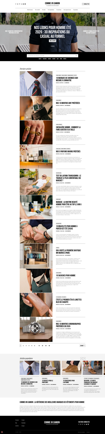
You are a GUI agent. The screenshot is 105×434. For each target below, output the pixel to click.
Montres (64, 58)
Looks (52, 23)
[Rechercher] (76, 55)
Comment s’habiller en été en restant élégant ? (91, 32)
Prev (81, 358)
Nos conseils (37, 10)
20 (42, 345)
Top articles (75, 10)
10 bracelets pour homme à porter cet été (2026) (66, 227)
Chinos (61, 58)
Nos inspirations (51, 10)
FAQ (16, 423)
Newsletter (86, 4)
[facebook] (15, 4)
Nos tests (43, 10)
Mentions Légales (81, 432)
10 (39, 345)
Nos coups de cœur (67, 10)
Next (84, 358)
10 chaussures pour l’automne (69, 382)
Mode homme (30, 10)
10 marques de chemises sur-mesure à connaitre (67, 79)
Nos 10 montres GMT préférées (68, 103)
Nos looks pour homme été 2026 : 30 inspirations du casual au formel (52, 32)
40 (49, 345)
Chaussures (45, 58)
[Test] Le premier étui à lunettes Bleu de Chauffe (68, 301)
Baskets (40, 58)
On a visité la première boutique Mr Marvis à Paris (68, 251)
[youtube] (23, 4)
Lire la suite (21, 36)
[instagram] (17, 4)
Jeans (58, 58)
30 (45, 345)
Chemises (49, 58)
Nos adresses (58, 10)
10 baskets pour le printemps (47, 382)
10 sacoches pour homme (65, 275)
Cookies (88, 432)
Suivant (82, 345)
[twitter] (21, 4)
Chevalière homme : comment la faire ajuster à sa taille (68, 128)
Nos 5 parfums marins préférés (68, 151)
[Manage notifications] (2, 432)
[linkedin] (25, 4)
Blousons (53, 58)
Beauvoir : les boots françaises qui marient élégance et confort (91, 382)
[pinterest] (19, 4)
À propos (17, 420)
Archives (17, 426)
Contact (22, 420)
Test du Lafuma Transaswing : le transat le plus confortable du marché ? (68, 178)
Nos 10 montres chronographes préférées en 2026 (14, 32)
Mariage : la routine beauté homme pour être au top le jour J (69, 203)
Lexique (22, 426)
